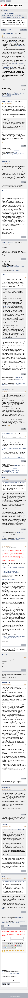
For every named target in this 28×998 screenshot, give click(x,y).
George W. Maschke (7, 33)
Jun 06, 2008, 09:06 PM (6, 276)
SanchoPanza (6, 544)
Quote (24, 85)
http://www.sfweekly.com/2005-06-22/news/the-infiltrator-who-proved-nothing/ (13, 578)
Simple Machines (17, 996)
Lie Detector (13, 41)
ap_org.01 (15, 92)
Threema (4, 95)
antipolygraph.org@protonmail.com (12, 94)
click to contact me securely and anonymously (15, 93)
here (3, 908)
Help (8, 995)
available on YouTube (8, 67)
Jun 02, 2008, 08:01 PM (6, 163)
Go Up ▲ (19, 995)
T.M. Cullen (5, 655)
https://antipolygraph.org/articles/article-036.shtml (13, 457)
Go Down (3, 29)
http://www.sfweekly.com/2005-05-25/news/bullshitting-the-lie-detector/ (10, 572)
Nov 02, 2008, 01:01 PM (6, 546)
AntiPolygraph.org (19, 45)
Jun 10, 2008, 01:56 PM (6, 391)
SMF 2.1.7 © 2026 (11, 996)
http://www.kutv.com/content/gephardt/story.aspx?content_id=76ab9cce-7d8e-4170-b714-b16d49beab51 (13, 638)
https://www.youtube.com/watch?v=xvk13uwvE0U (13, 82)
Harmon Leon (5, 51)
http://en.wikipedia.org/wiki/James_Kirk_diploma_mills (14, 449)
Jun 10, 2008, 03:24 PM (7, 435)
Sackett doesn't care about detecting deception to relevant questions (13, 384)
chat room (16, 89)
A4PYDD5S (8, 95)
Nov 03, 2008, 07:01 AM (6, 789)
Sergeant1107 (6, 161)
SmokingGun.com (7, 306)
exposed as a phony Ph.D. (12, 47)
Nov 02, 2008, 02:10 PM (6, 657)
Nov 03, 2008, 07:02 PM (6, 826)
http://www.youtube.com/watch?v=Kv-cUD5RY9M (13, 567)
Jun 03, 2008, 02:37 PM (6, 244)
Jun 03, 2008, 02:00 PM (6, 193)
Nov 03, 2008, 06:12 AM (6, 684)
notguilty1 (5, 824)
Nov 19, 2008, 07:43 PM (6, 878)
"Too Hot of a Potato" (15, 97)
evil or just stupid (19, 377)
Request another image (14, 973)
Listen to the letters (5, 973)
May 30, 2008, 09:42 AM (7, 35)
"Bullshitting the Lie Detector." (18, 63)
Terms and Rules (13, 995)
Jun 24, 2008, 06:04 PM (6, 479)
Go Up (2, 925)
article (6, 116)
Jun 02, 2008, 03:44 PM (7, 103)
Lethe (3, 274)
